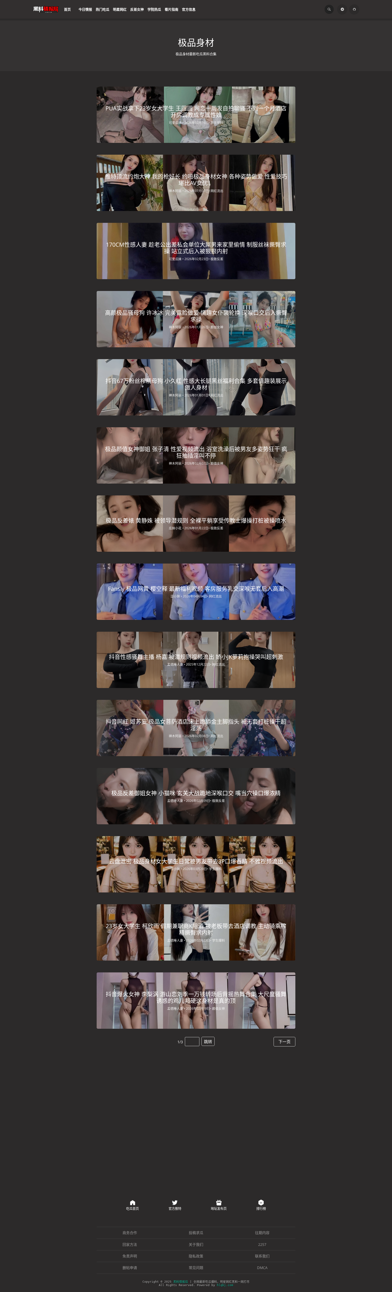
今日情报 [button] (85, 9)
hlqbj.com (221, 1286)
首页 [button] (67, 9)
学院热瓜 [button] (154, 9)
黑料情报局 (183, 1282)
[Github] (354, 8)
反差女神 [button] (137, 9)
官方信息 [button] (189, 9)
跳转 (208, 1039)
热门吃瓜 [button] (102, 9)
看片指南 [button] (171, 9)
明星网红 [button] (120, 9)
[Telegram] (343, 8)
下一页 (285, 1039)
